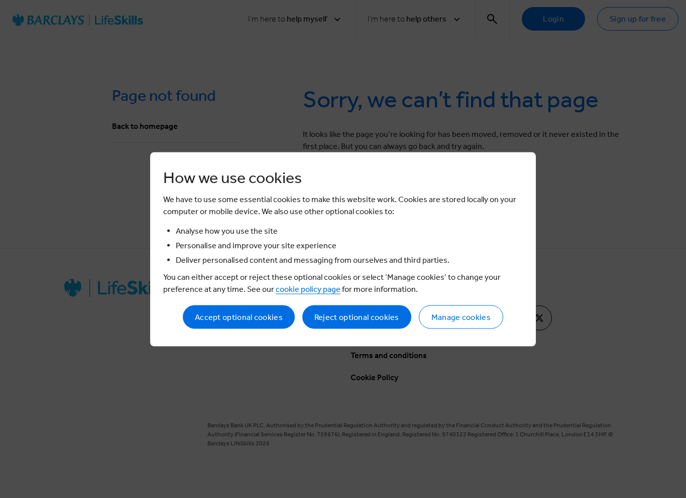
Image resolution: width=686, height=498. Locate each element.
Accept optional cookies (239, 316)
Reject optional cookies (356, 316)
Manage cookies (461, 316)
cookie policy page (308, 288)
